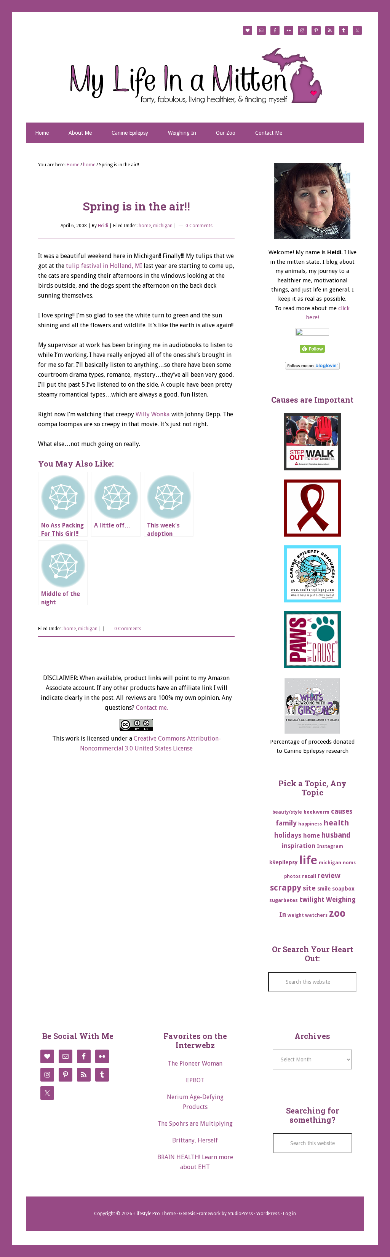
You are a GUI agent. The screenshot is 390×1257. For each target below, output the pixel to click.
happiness (310, 824)
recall (309, 876)
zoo (337, 913)
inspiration (298, 845)
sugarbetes (283, 900)
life (308, 860)
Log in (289, 1213)
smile (324, 889)
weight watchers (308, 915)
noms (349, 862)
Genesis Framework (200, 1213)
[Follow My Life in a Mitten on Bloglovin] (312, 367)
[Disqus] (136, 873)
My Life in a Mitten (195, 75)
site (309, 888)
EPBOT (195, 1080)
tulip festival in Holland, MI (104, 265)
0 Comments (199, 225)
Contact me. (152, 707)
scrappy (285, 887)
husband (336, 835)
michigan (163, 225)
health (336, 822)
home (145, 225)
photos (292, 876)
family (286, 823)
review (329, 875)
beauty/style (287, 812)
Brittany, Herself (195, 1140)
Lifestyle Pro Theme (155, 1213)
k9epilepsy (283, 862)
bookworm (316, 812)
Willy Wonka (152, 414)
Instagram (330, 846)
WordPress (268, 1213)
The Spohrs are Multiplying (195, 1123)
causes (342, 811)
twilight (311, 899)
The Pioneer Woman (195, 1063)
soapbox (343, 889)
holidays (288, 835)
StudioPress (240, 1213)
